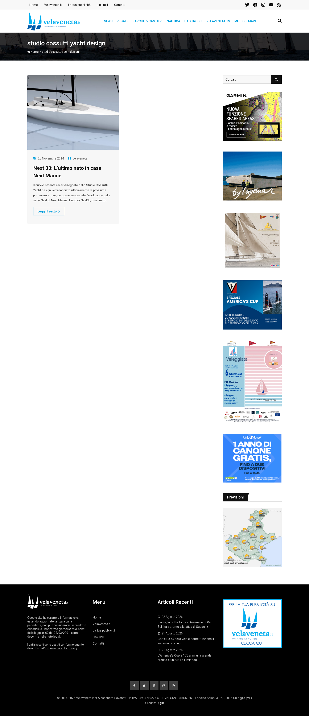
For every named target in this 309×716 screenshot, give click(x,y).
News (108, 21)
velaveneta (80, 158)
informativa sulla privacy (61, 648)
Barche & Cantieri (147, 21)
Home (33, 5)
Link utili (102, 5)
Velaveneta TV (218, 21)
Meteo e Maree (246, 21)
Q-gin (160, 703)
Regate (122, 21)
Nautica (173, 21)
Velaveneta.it (53, 5)
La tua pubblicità (79, 5)
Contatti (119, 5)
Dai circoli (193, 21)
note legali (53, 636)
